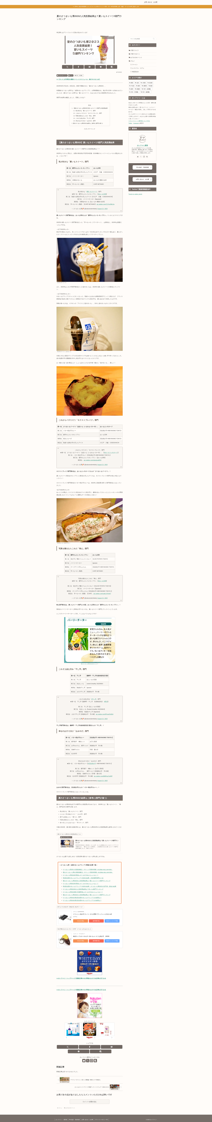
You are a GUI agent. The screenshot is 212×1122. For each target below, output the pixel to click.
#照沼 (106, 701)
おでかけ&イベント (62, 75)
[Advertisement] (89, 25)
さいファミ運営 (142, 145)
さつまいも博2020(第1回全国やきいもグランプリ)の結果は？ (82, 900)
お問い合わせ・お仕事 (142, 179)
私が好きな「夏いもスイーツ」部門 (86, 110)
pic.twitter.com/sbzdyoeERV (92, 460)
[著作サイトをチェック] (84, 1060)
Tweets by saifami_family (135, 194)
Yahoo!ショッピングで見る (112, 920)
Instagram (136, 123)
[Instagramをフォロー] (91, 1060)
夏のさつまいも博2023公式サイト (88, 663)
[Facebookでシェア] (78, 67)
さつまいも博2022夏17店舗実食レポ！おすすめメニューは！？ (83, 892)
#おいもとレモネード (111, 452)
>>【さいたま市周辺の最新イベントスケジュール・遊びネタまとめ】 (78, 79)
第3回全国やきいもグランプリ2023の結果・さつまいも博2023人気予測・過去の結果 (89, 886)
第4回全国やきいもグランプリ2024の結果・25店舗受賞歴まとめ (83, 878)
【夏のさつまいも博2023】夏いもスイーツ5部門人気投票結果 (90, 108)
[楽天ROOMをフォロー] (95, 1060)
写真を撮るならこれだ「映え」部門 (86, 115)
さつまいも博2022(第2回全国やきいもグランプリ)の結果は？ (82, 897)
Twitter (130, 123)
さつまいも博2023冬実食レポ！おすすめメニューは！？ (80, 883)
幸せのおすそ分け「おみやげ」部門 (86, 121)
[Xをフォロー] (87, 1060)
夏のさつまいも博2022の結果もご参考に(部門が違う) (88, 123)
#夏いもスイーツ (91, 191)
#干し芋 (93, 699)
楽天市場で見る (96, 920)
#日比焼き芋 (92, 763)
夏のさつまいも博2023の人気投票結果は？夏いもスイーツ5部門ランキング (86, 881)
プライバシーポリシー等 (101, 1119)
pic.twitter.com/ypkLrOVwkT (102, 593)
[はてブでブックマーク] (89, 67)
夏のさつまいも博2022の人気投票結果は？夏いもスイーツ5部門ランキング (86, 895)
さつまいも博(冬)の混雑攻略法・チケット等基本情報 (88, 869)
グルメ (71, 75)
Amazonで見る (80, 920)
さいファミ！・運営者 (61, 1119)
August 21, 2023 (102, 209)
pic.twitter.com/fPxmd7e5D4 (104, 714)
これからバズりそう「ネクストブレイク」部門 (89, 113)
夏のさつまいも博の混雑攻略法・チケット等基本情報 (88, 872)
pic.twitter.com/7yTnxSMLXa (105, 204)
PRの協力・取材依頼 (142, 167)
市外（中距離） (79, 75)
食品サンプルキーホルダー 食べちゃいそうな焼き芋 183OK (91, 936)
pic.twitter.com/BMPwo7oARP (103, 776)
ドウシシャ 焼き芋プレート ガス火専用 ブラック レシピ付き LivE (92, 914)
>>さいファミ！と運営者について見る (139, 121)
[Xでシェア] (67, 67)
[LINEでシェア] (100, 67)
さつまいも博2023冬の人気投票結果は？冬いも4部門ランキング (83, 889)
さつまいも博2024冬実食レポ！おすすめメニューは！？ (80, 875)
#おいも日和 (102, 194)
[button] (112, 67)
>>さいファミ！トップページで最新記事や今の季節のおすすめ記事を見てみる (81, 978)
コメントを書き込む (89, 1102)
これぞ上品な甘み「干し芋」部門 (85, 118)
